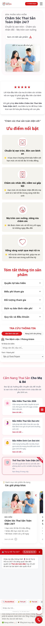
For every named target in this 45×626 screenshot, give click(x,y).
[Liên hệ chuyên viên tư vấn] (38, 620)
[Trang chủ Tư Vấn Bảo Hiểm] (13, 4)
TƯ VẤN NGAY (31, 3)
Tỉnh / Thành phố (8, 352)
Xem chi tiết (8, 539)
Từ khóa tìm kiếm (8, 344)
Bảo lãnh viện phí (11, 334)
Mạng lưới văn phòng (33, 334)
